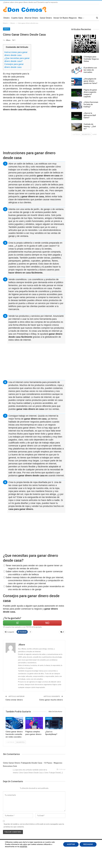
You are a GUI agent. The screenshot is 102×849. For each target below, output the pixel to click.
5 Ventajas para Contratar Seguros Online (91, 59)
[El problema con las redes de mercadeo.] (76, 71)
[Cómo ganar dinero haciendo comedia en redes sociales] (14, 723)
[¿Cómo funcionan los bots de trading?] (76, 105)
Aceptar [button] (71, 844)
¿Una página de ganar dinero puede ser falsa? (90, 81)
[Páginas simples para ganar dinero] (34, 723)
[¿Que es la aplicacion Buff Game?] (76, 116)
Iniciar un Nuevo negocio (65, 18)
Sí (17, 622)
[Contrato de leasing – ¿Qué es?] (76, 127)
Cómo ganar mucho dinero (51, 700)
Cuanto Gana (17, 18)
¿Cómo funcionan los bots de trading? (91, 104)
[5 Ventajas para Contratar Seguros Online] (76, 60)
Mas (80, 18)
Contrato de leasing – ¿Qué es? (90, 126)
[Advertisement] (54, 61)
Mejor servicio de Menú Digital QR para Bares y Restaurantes (85, 41)
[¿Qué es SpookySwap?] (54, 723)
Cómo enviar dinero (14, 700)
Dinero (6, 18)
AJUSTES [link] (23, 847)
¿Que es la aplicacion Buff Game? (90, 115)
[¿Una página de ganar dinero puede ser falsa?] (76, 82)
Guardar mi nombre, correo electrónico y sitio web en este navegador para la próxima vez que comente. (34, 825)
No (47, 622)
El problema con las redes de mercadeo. (90, 70)
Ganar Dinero (46, 18)
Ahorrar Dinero (31, 18)
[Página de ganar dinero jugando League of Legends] (76, 93)
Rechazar (88, 844)
